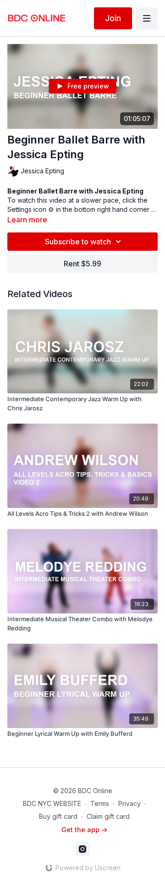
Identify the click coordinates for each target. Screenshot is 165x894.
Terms (99, 803)
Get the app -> (84, 829)
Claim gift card (108, 816)
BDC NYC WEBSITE (52, 803)
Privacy (129, 803)
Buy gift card (58, 816)
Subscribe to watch (78, 241)
